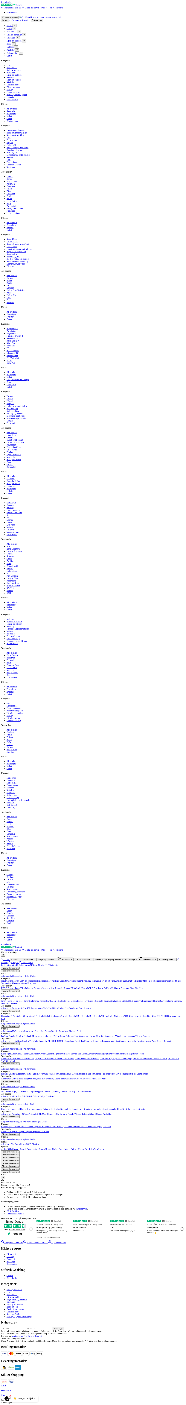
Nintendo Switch (14, 338)
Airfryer (10, 507)
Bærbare (10, 877)
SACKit (10, 588)
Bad (8, 517)
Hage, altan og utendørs (17, 1299)
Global (9, 558)
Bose (9, 300)
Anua (9, 462)
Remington (11, 467)
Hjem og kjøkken (14, 75)
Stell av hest (12, 805)
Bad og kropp (12, 408)
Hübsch (10, 590)
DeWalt (10, 742)
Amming (10, 626)
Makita (10, 744)
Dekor (9, 522)
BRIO (9, 198)
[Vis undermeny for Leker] (14, 28)
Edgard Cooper (13, 846)
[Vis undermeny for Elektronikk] (19, 31)
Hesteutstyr (11, 807)
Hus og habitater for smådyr (19, 800)
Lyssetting (11, 525)
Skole (9, 160)
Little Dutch (12, 201)
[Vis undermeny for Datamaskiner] (21, 53)
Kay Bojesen (12, 576)
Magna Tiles (12, 181)
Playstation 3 (12, 333)
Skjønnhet (11, 72)
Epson (9, 911)
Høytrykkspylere (14, 708)
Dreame (10, 278)
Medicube (11, 457)
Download (11, 384)
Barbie (9, 179)
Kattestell (11, 792)
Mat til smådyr (13, 797)
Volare (9, 189)
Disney (10, 191)
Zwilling (10, 561)
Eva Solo (10, 752)
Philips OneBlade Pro (16, 290)
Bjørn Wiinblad (13, 585)
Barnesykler (12, 140)
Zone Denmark (13, 549)
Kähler (9, 593)
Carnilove (11, 834)
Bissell (9, 280)
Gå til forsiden (13, 1211)
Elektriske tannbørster (16, 416)
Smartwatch (12, 254)
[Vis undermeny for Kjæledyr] (17, 49)
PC (8, 348)
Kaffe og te (11, 503)
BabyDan (11, 658)
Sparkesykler (12, 152)
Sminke (10, 398)
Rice (8, 675)
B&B (9, 829)
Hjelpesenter (12, 1254)
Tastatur (10, 879)
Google (10, 913)
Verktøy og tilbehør (15, 413)
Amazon (10, 302)
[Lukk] (3, 955)
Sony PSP (11, 363)
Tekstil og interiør (14, 624)
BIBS (9, 662)
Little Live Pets (13, 213)
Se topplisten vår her (15, 1214)
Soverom (10, 530)
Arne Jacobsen (13, 583)
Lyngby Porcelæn (14, 551)
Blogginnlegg (12, 121)
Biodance (11, 452)
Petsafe (10, 839)
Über (9, 831)
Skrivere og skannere (16, 892)
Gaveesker (11, 486)
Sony (9, 297)
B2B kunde (11, 12)
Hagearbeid (11, 706)
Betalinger (11, 1261)
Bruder (10, 196)
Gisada (10, 464)
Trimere (10, 421)
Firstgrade (11, 211)
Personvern (6, 1390)
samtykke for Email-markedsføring (27, 1336)
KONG (10, 821)
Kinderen (11, 77)
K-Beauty (11, 478)
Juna (8, 573)
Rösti (9, 546)
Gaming (10, 874)
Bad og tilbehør (13, 636)
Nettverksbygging (14, 896)
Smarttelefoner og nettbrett (18, 244)
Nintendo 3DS (13, 353)
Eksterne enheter (14, 894)
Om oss (10, 1275)
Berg (9, 203)
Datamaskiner (12, 85)
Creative (10, 920)
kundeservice (81, 1209)
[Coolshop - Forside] (40, 17)
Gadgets (10, 97)
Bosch (9, 739)
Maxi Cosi (11, 670)
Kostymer (11, 167)
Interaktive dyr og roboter (17, 147)
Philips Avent (12, 672)
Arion (9, 819)
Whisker (10, 841)
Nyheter (10, 116)
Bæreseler (11, 634)
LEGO (10, 176)
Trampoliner (12, 162)
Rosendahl (11, 581)
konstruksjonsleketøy (16, 130)
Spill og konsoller (14, 70)
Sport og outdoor (14, 80)
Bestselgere (11, 113)
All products (12, 109)
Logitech (10, 288)
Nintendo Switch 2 (15, 336)
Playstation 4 (12, 331)
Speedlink (11, 918)
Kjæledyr (11, 82)
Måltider (10, 619)
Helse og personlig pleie (17, 94)
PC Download (13, 350)
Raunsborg (11, 445)
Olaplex (10, 437)
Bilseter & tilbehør (14, 621)
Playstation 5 (12, 328)
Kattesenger (12, 795)
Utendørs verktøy (14, 718)
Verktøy (10, 89)
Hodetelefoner (13, 884)
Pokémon (11, 184)
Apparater (11, 505)
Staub (9, 563)
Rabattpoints (12, 1264)
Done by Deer (13, 665)
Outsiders (11, 186)
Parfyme (10, 396)
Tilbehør (10, 266)
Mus (8, 882)
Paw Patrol (11, 206)
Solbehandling (13, 411)
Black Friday (12, 1278)
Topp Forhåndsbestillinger (18, 379)
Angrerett (11, 1259)
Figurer (10, 142)
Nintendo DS (12, 355)
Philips (9, 293)
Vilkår (3, 1385)
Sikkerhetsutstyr (13, 638)
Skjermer (10, 887)
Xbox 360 (11, 346)
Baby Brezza (12, 655)
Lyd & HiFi (12, 246)
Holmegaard (12, 571)
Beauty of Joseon (14, 459)
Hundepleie (11, 783)
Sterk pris (11, 111)
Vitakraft (10, 826)
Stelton (10, 554)
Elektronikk (12, 67)
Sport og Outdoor (14, 1314)
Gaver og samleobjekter (17, 641)
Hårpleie (10, 401)
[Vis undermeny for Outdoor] (16, 46)
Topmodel (11, 193)
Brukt (9, 382)
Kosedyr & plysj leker (16, 135)
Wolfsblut (11, 848)
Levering (10, 1256)
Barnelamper (12, 643)
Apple (9, 283)
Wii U (9, 360)
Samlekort (11, 157)
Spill (8, 138)
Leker (9, 65)
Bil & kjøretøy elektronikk (18, 259)
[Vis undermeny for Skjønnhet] (18, 37)
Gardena (10, 732)
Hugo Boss (11, 435)
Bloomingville (13, 566)
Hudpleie (10, 403)
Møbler (10, 527)
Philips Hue (12, 295)
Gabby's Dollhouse (15, 208)
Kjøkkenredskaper (14, 512)
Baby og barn (12, 1307)
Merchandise (12, 99)
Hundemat (11, 778)
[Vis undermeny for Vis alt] (14, 25)
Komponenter (12, 889)
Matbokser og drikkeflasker (18, 155)
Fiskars (10, 568)
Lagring (10, 520)
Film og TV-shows (15, 1304)
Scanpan (10, 556)
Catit (9, 824)
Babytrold (11, 660)
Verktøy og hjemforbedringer (19, 1316)
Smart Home (12, 239)
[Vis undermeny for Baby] (14, 43)
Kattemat (10, 788)
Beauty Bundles (13, 483)
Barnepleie (11, 423)
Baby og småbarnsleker (17, 133)
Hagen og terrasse (14, 92)
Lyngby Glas (12, 578)
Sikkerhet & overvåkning (17, 261)
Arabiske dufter (13, 481)
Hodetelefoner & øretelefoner (19, 249)
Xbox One (11, 343)
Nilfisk (9, 735)
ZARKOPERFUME (16, 442)
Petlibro (10, 843)
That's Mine (12, 677)
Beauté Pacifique (14, 447)
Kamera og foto (13, 256)
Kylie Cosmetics (14, 454)
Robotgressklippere (15, 711)
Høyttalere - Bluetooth (16, 251)
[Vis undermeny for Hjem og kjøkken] (24, 40)
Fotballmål (11, 145)
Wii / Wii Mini (13, 358)
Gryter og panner (14, 510)
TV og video (12, 242)
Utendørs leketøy (14, 165)
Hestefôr (10, 802)
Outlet (9, 118)
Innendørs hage (13, 532)
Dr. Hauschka (12, 450)
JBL (8, 285)
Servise (10, 515)
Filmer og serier (13, 87)
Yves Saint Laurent (15, 440)
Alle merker (12, 275)
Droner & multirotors (16, 264)
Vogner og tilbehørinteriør (18, 629)
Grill (8, 703)
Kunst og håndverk (15, 150)
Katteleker (11, 790)
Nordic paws (12, 836)
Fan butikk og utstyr (15, 1309)
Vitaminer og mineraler (16, 418)
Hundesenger (12, 785)
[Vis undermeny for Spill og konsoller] (24, 34)
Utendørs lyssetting (15, 713)
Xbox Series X (13, 341)
